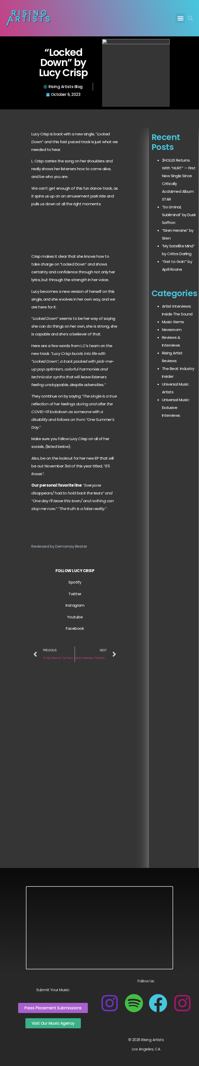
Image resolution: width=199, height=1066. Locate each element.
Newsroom (172, 329)
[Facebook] (158, 1003)
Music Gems (173, 322)
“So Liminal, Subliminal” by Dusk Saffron (179, 214)
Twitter (74, 594)
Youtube (75, 617)
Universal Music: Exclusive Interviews (175, 407)
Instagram (75, 605)
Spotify (74, 582)
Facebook (75, 628)
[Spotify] (134, 1003)
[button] (180, 18)
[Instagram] (109, 1003)
